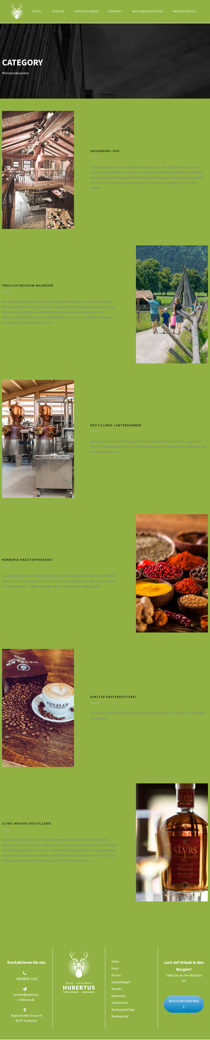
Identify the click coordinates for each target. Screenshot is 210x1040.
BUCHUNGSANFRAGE (184, 1004)
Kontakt (115, 11)
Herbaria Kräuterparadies (27, 560)
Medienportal (184, 11)
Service (58, 11)
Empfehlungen (87, 11)
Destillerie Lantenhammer (116, 425)
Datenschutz (119, 1003)
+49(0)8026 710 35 (26, 979)
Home (18, 11)
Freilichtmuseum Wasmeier (28, 285)
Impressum (118, 996)
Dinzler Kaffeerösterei (113, 697)
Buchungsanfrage (147, 11)
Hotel (37, 11)
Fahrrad (94, 157)
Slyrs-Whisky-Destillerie (26, 823)
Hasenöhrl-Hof (105, 151)
